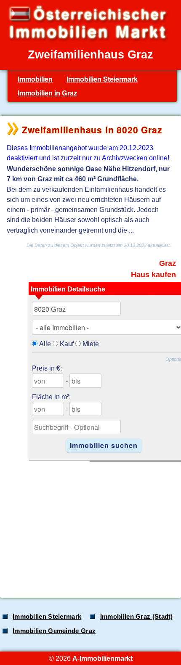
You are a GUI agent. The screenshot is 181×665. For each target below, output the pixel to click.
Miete (91, 343)
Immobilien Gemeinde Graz (54, 631)
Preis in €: (47, 368)
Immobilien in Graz (47, 93)
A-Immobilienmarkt (102, 658)
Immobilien (35, 79)
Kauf (67, 343)
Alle (45, 343)
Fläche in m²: (51, 396)
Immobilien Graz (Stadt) (136, 616)
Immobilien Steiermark (102, 79)
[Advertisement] (90, 525)
